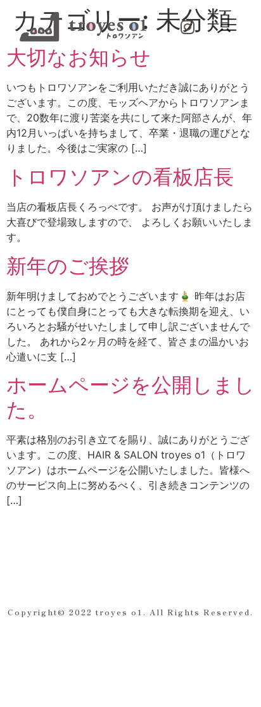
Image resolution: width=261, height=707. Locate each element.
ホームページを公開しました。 (130, 396)
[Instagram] (187, 26)
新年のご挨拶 (67, 266)
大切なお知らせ (78, 57)
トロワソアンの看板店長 (120, 176)
